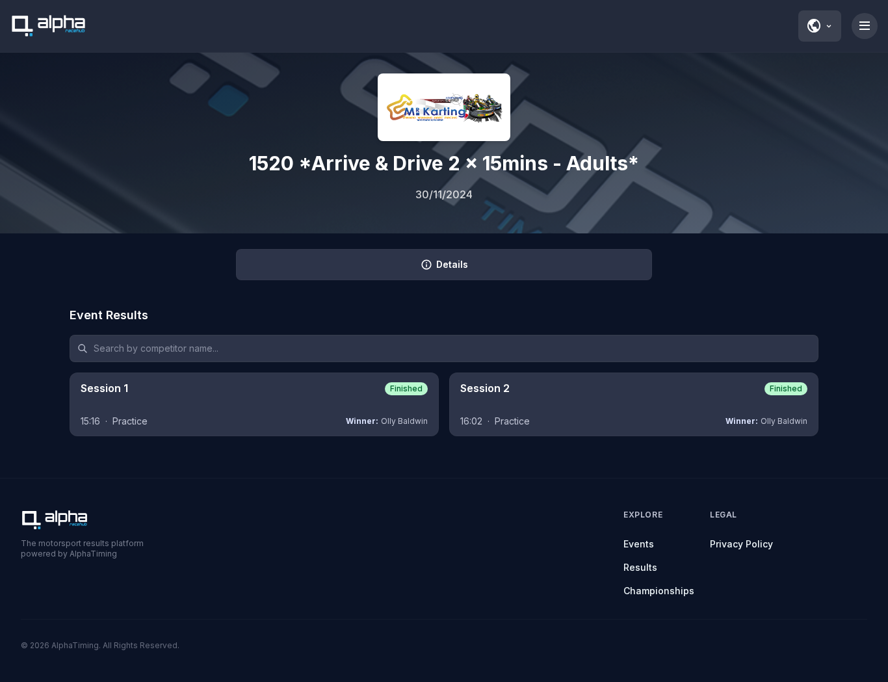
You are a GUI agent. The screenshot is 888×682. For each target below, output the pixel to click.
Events (638, 543)
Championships (658, 590)
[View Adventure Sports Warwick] (444, 107)
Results (640, 567)
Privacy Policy (741, 543)
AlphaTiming (75, 645)
